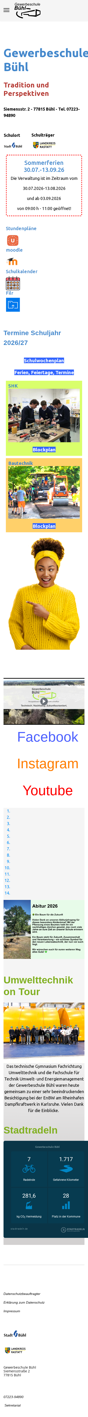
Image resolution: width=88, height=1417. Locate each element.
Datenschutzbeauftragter (22, 1294)
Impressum (12, 1311)
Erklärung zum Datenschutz (24, 1302)
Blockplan (44, 449)
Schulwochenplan (44, 360)
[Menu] (6, 10)
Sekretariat (12, 1405)
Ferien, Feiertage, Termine (44, 372)
